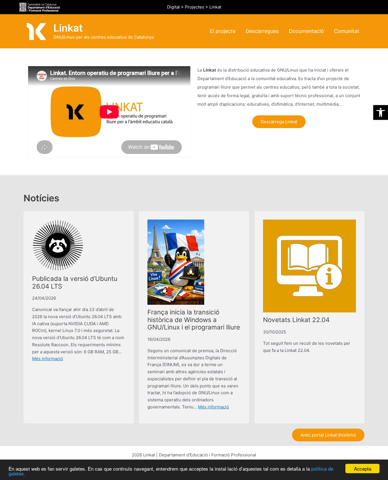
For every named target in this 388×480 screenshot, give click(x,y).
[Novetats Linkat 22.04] (309, 266)
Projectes (194, 7)
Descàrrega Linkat (279, 121)
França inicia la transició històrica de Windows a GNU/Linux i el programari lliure (193, 319)
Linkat (68, 28)
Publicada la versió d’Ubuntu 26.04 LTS (74, 282)
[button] (380, 112)
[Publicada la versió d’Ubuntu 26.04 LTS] (58, 245)
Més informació (47, 358)
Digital (173, 7)
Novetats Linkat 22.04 (296, 320)
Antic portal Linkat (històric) (328, 435)
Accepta (362, 468)
